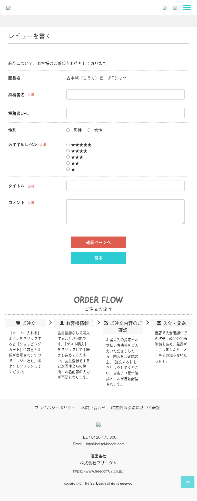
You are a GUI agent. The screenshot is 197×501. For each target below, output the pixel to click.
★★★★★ (81, 144)
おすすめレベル (22, 144)
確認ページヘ (98, 242)
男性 (77, 130)
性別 (12, 130)
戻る (98, 258)
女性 (97, 130)
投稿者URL (18, 113)
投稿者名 (16, 94)
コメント (16, 202)
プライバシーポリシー (55, 407)
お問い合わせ (93, 407)
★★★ (76, 157)
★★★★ (78, 151)
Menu (188, 8)
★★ (74, 163)
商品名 (14, 78)
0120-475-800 (103, 437)
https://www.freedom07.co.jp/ (98, 470)
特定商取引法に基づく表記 (135, 407)
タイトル (16, 186)
